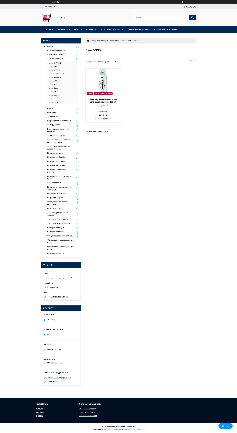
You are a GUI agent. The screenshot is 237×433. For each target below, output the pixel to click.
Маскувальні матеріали (57, 194)
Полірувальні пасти (55, 232)
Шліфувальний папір (56, 157)
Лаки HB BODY (55, 77)
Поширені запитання (165, 29)
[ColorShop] (47, 22)
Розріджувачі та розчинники (59, 121)
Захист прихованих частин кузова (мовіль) (58, 147)
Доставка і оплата (87, 412)
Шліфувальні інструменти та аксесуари (59, 188)
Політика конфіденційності (133, 429)
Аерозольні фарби (55, 54)
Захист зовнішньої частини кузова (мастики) (58, 141)
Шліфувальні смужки (56, 165)
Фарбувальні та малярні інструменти (57, 203)
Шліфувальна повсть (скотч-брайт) (59, 177)
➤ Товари (48, 46)
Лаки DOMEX (54, 70)
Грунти (50, 108)
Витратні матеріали (55, 198)
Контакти (91, 29)
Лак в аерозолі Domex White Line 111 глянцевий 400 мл (103, 101)
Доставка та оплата (112, 29)
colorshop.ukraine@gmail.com (58, 378)
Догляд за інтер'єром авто (58, 223)
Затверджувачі (53, 125)
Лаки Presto (53, 102)
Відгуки (39, 409)
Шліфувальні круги (55, 153)
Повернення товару (138, 29)
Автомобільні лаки (118, 41)
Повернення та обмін (88, 416)
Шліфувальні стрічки (56, 161)
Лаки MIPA (53, 67)
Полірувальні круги (55, 228)
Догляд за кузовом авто (57, 219)
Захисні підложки (54, 183)
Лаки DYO (53, 84)
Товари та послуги (68, 29)
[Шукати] (192, 17)
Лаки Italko (53, 92)
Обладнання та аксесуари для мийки (60, 248)
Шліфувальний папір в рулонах (56, 171)
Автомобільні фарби (56, 50)
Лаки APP (53, 81)
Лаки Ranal (53, 88)
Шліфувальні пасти (55, 253)
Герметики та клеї (54, 209)
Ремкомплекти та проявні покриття (58, 130)
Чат (227, 426)
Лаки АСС (53, 99)
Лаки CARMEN (55, 63)
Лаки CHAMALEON (56, 74)
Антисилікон (52, 116)
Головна (48, 29)
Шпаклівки (51, 112)
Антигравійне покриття (57, 136)
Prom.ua (131, 427)
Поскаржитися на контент (112, 429)
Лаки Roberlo (54, 95)
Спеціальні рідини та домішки (60, 236)
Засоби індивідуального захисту (57, 214)
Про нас (39, 416)
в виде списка (194, 62)
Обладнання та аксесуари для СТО (60, 241)
